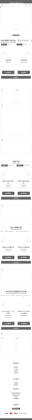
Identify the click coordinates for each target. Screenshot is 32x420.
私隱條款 (16, 396)
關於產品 (16, 367)
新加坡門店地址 (16, 395)
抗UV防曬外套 (16, 227)
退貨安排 (16, 373)
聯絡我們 (16, 385)
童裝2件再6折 (23, 40)
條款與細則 (16, 398)
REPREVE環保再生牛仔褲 (16, 291)
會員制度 (16, 383)
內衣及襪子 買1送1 (8, 40)
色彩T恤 (16, 161)
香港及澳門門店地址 (16, 393)
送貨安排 (16, 371)
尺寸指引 (16, 369)
